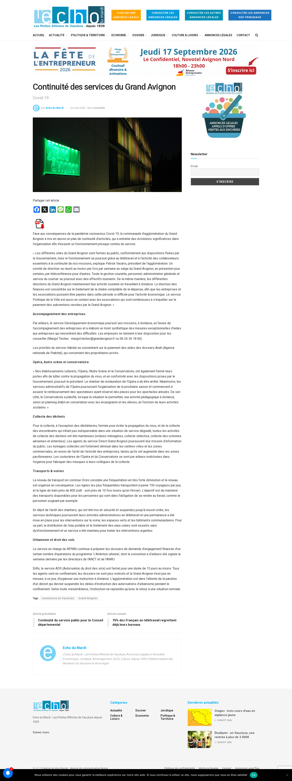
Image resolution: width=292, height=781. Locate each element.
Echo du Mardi (55, 107)
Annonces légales (218, 35)
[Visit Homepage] (69, 15)
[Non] (287, 775)
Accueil (38, 35)
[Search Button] (256, 35)
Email (194, 166)
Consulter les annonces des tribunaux (249, 15)
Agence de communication (85, 768)
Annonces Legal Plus (247, 768)
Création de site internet (55, 768)
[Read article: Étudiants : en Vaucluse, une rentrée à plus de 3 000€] (200, 739)
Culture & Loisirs (185, 35)
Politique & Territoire (88, 35)
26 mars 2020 (77, 107)
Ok (253, 774)
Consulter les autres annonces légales (204, 15)
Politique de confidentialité (179, 768)
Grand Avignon (88, 598)
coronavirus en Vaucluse (58, 598)
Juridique (158, 35)
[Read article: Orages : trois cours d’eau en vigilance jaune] (200, 717)
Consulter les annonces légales (162, 15)
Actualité (56, 35)
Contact (243, 35)
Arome (104, 768)
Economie (118, 35)
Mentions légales (208, 768)
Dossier (138, 35)
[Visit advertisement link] (146, 64)
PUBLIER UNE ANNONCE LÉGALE (126, 15)
